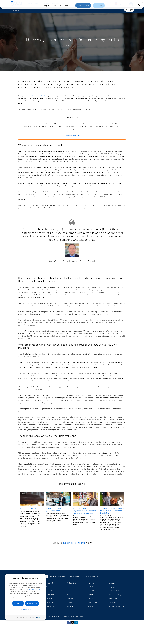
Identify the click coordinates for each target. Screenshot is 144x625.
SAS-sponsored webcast (39, 96)
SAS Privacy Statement (35, 589)
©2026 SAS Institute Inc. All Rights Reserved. (71, 616)
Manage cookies (25, 610)
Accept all (18, 603)
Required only (32, 603)
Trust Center (51, 616)
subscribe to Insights (74, 542)
